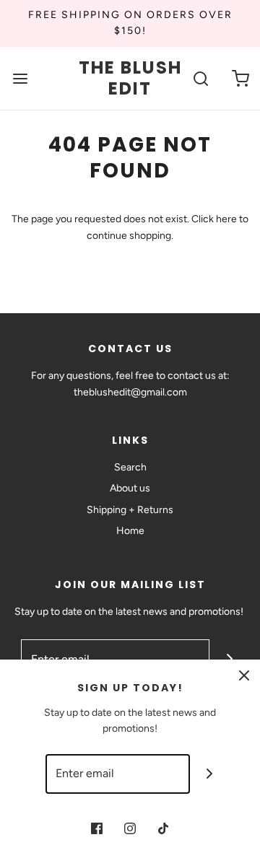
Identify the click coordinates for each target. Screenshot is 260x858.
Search (130, 467)
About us (130, 488)
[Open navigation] (20, 78)
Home (130, 531)
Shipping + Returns (130, 510)
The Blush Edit (130, 79)
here (226, 219)
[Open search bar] (200, 78)
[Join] (210, 774)
